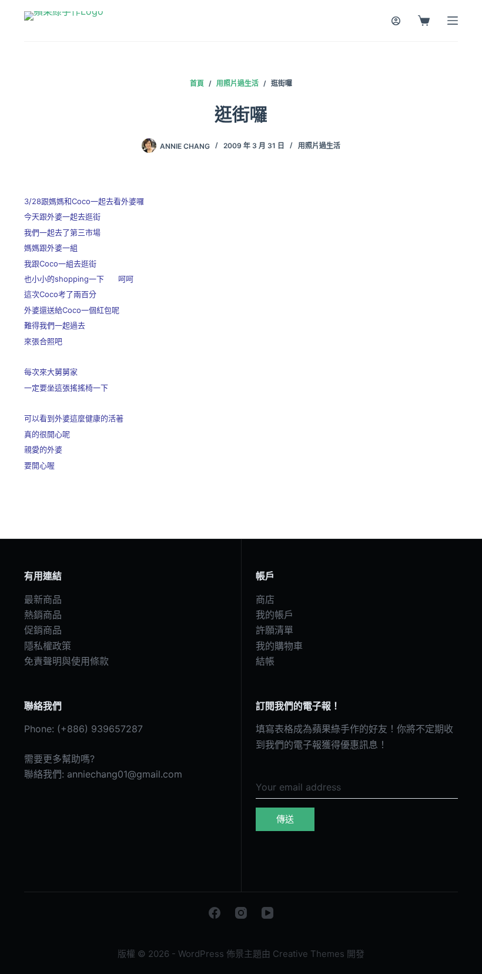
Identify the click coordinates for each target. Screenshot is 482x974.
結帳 (265, 661)
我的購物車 (279, 646)
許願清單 (274, 630)
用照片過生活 (319, 145)
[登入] (395, 20)
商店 (265, 599)
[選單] (452, 20)
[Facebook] (214, 913)
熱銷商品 (43, 615)
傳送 (285, 819)
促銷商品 (43, 630)
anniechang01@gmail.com (124, 774)
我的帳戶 (274, 615)
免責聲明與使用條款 (66, 661)
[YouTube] (267, 913)
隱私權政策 (47, 646)
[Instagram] (241, 913)
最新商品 (43, 599)
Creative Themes (308, 953)
